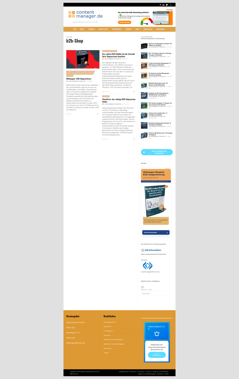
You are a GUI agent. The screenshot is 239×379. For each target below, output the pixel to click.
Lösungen (82, 73)
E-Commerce (70, 71)
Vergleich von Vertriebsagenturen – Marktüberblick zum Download (159, 94)
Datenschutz (107, 326)
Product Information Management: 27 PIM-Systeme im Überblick (160, 64)
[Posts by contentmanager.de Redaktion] (67, 81)
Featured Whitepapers (73, 73)
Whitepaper (70, 76)
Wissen (115, 51)
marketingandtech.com (150, 272)
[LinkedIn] (163, 5)
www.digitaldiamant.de (75, 343)
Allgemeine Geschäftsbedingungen (114, 344)
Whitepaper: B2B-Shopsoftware (78, 78)
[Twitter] (166, 5)
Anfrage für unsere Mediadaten (113, 339)
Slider (91, 73)
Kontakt (106, 353)
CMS (104, 51)
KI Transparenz (108, 331)
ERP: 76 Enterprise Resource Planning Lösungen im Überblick (160, 54)
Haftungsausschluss (110, 322)
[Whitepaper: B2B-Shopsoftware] (79, 59)
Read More (69, 114)
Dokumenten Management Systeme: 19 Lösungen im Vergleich (160, 124)
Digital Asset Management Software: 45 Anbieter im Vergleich (160, 44)
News (87, 73)
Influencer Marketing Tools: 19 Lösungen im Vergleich (160, 134)
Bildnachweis (107, 348)
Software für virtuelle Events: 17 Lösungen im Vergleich (158, 114)
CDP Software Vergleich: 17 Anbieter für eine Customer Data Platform (160, 104)
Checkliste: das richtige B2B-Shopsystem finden (118, 100)
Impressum (107, 335)
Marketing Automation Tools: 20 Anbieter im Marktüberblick (158, 84)
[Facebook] (160, 5)
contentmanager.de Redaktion (77, 81)
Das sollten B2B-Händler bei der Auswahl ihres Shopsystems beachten (118, 55)
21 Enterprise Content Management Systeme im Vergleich (159, 74)
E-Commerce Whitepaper (88, 71)
